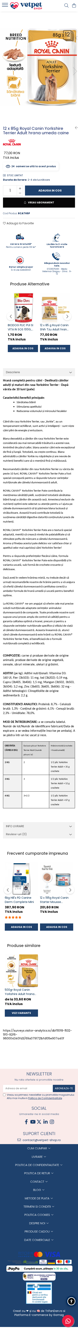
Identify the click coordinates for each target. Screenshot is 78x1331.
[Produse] (5, 6)
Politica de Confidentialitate (45, 1098)
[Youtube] (32, 1121)
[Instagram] (51, 1121)
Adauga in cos (50, 191)
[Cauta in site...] (66, 5)
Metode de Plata (37, 1198)
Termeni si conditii (38, 1206)
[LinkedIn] (45, 1121)
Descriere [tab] (13, 372)
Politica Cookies (37, 1215)
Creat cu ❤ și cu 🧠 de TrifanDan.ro (38, 1311)
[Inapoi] (75, 128)
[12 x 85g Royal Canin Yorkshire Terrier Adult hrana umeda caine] (39, 67)
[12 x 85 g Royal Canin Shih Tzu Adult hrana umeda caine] (55, 308)
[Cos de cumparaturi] (74, 5)
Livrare (37, 1157)
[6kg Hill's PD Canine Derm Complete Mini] (21, 879)
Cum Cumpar (37, 1148)
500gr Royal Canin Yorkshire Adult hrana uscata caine (19, 992)
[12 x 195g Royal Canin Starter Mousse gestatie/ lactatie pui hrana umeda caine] (56, 879)
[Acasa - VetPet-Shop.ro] (26, 5)
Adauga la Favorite (20, 223)
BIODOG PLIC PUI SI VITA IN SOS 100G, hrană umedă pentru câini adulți (22, 327)
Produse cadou (37, 1231)
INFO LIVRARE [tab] (15, 826)
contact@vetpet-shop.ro (41, 1140)
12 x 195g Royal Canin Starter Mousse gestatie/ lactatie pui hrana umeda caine (55, 900)
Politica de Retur (37, 1173)
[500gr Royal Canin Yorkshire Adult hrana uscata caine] (21, 971)
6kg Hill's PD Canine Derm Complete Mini (19, 900)
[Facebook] (26, 1121)
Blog (37, 1190)
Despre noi (37, 1223)
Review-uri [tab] (16, 834)
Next (75, 71)
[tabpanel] (39, 67)
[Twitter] (39, 1121)
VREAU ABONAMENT (40, 202)
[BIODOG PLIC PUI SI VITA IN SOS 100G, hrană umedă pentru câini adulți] (23, 308)
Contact (37, 1181)
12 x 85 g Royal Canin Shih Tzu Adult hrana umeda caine (54, 327)
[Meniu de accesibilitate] (71, 1301)
